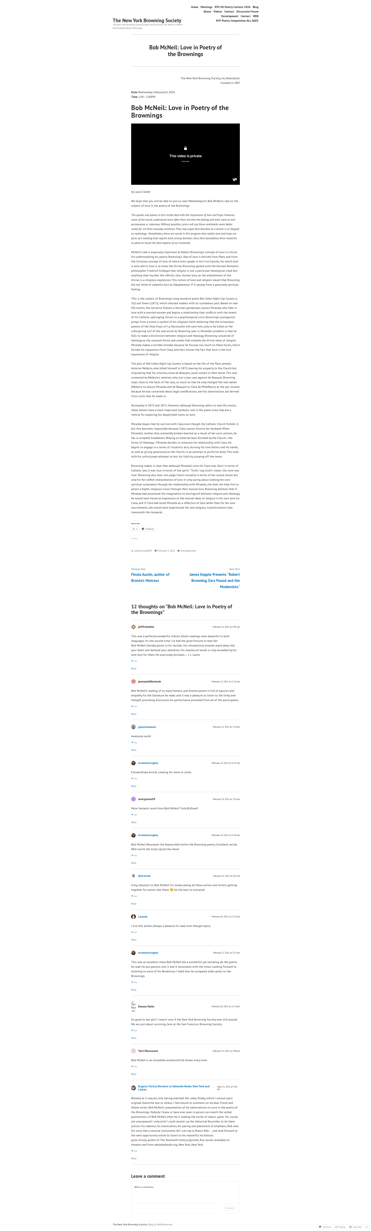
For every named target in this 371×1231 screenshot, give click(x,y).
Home (194, 7)
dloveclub (144, 876)
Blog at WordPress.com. (160, 1224)
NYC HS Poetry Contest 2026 (232, 7)
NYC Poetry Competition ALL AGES (237, 21)
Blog (255, 7)
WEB (255, 16)
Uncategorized (188, 550)
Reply (133, 668)
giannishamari (147, 727)
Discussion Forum (247, 11)
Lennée (143, 916)
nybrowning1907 (143, 550)
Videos (217, 11)
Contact (229, 11)
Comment (229, 1208)
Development (229, 16)
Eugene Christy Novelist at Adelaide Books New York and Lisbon (174, 1088)
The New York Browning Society (147, 20)
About (207, 11)
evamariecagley (148, 763)
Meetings (206, 7)
